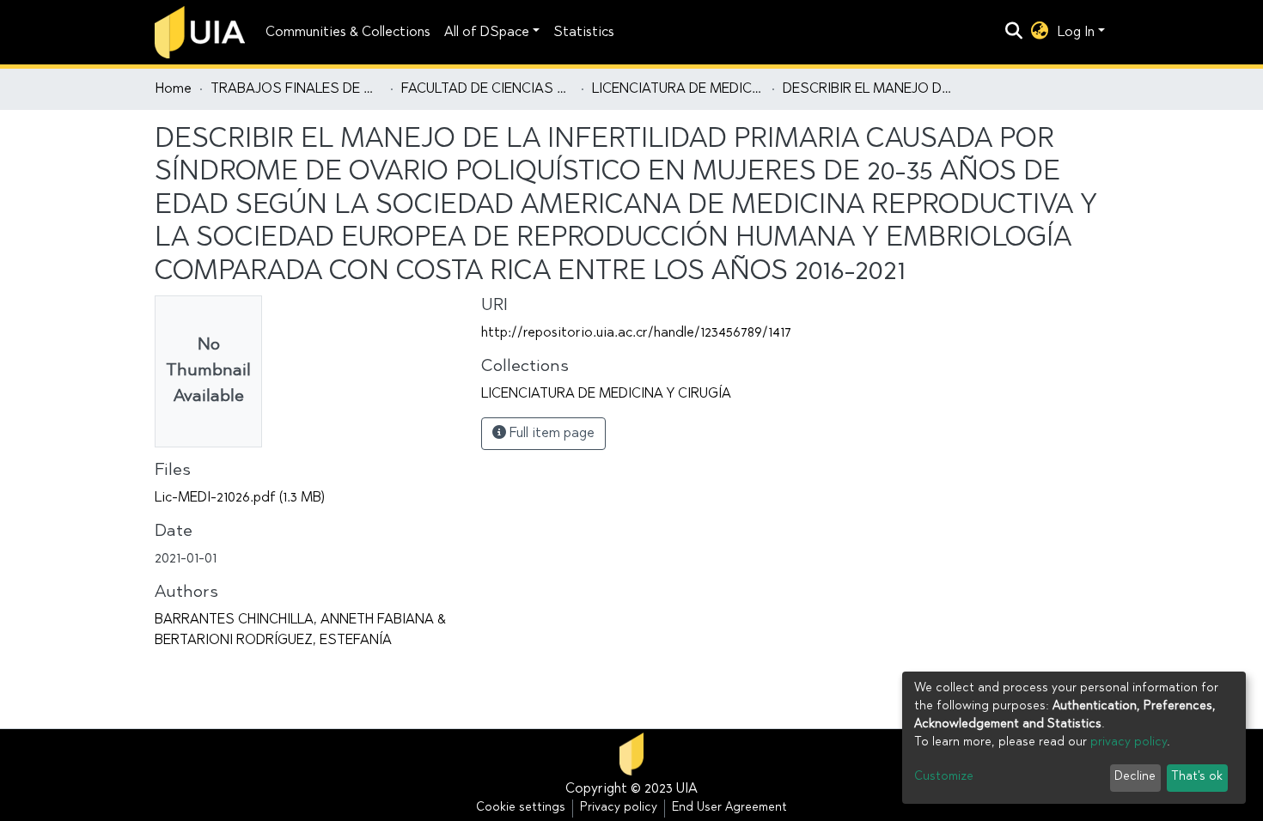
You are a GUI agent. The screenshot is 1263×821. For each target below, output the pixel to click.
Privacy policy (618, 808)
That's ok (1197, 777)
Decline (1135, 777)
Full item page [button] (550, 434)
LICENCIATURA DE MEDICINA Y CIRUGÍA (678, 89)
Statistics (583, 33)
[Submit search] (1014, 32)
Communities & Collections (347, 33)
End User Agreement (729, 808)
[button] (1040, 32)
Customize (943, 777)
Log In (1076, 33)
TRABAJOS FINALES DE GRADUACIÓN (296, 89)
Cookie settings (520, 808)
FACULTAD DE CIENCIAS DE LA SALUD (487, 89)
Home (174, 89)
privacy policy (1128, 743)
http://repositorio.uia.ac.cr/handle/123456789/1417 (636, 333)
